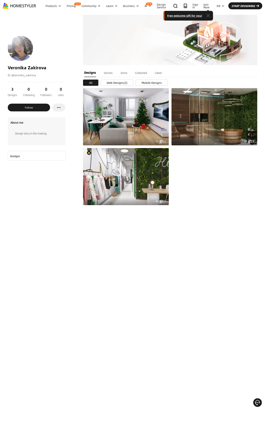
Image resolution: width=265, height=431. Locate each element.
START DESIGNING (243, 6)
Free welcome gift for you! (184, 15)
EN (218, 6)
